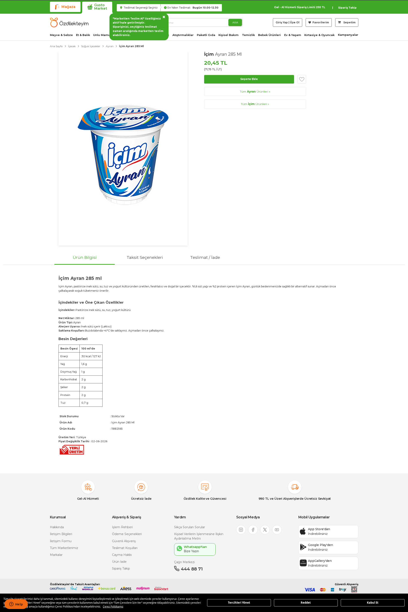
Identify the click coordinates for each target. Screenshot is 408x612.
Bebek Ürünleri (269, 35)
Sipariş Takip (347, 7)
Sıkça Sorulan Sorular (189, 527)
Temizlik (248, 35)
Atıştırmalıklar (183, 35)
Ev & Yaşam (292, 35)
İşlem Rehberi (122, 527)
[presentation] (204, 365)
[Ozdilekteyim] (69, 22)
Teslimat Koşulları (124, 548)
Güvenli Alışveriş (124, 541)
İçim (209, 54)
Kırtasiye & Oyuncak (319, 35)
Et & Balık (83, 35)
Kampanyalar (348, 34)
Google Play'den (320, 545)
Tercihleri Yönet (239, 602)
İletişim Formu (61, 541)
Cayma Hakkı (122, 555)
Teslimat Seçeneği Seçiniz (140, 7)
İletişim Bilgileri (61, 534)
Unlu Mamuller (104, 35)
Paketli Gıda (206, 35)
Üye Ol (294, 22)
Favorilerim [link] (320, 22)
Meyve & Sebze (61, 35)
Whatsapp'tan (195, 547)
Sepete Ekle (249, 79)
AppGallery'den (320, 561)
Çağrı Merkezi (184, 562)
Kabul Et (372, 602)
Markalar (56, 555)
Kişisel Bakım (228, 35)
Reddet (306, 602)
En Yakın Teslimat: (192, 7)
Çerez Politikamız (113, 606)
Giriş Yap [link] (282, 22)
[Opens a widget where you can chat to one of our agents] (16, 604)
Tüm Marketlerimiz (64, 548)
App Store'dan (319, 529)
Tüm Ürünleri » (255, 91)
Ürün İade (119, 562)
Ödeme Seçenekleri (127, 534)
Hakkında (57, 527)
